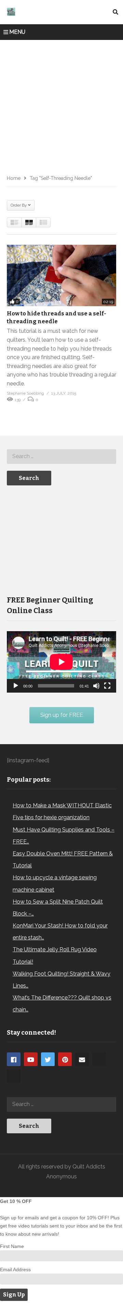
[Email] (82, 1059)
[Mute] (96, 685)
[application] (61, 662)
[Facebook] (13, 1059)
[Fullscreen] (107, 685)
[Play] (15, 685)
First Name (12, 1246)
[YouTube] (31, 1059)
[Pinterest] (65, 1059)
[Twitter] (48, 1059)
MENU (17, 32)
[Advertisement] (61, 104)
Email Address (15, 1269)
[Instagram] (99, 1059)
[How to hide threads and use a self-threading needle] (61, 275)
